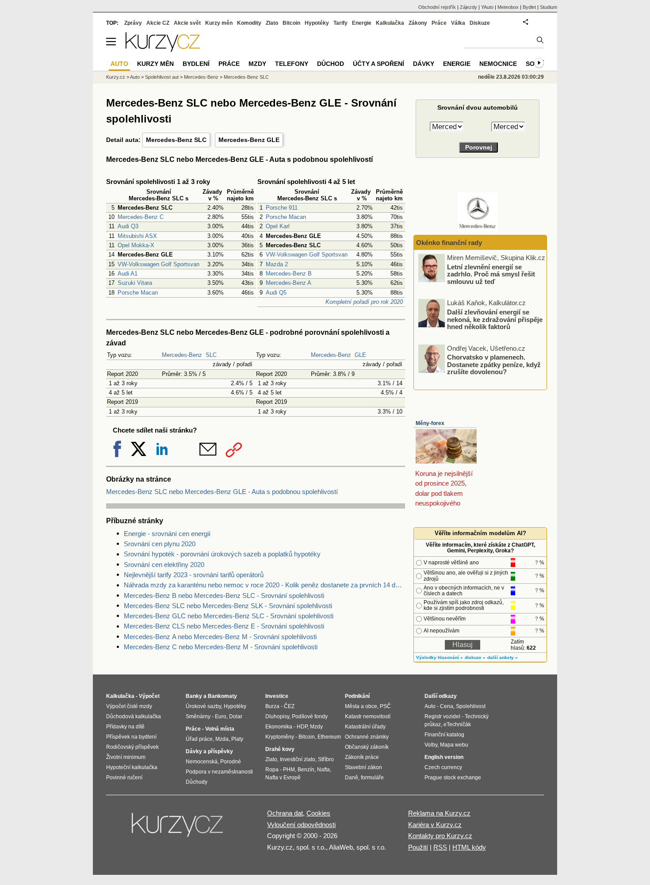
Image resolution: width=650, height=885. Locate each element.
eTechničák (457, 724)
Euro (220, 716)
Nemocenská (202, 762)
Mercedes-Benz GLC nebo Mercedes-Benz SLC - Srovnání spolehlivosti (228, 616)
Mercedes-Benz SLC (176, 139)
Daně (351, 777)
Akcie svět (187, 23)
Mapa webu (454, 745)
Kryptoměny (279, 737)
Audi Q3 (128, 226)
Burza (272, 706)
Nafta (323, 769)
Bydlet (529, 7)
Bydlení (196, 63)
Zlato (272, 23)
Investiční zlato (297, 759)
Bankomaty (222, 696)
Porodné (230, 762)
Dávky (423, 63)
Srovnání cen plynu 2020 (159, 544)
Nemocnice (498, 63)
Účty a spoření (378, 63)
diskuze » (475, 657)
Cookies (318, 813)
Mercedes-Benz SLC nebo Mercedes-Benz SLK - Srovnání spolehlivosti (228, 605)
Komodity (249, 23)
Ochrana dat (285, 813)
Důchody (196, 782)
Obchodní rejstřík (437, 7)
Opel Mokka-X (136, 245)
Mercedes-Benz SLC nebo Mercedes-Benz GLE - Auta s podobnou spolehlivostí (222, 491)
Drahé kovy (279, 749)
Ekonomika (278, 727)
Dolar (235, 716)
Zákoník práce (362, 757)
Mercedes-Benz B (289, 273)
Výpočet (149, 696)
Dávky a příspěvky (209, 751)
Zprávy (133, 23)
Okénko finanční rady (449, 242)
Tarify (340, 23)
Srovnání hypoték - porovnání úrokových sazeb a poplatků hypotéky (222, 554)
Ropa (272, 769)
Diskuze (480, 23)
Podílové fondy (310, 716)
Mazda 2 (277, 264)
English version (443, 757)
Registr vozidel (442, 716)
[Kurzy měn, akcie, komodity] (178, 828)
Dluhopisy (277, 716)
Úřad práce (199, 739)
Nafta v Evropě (283, 777)
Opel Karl (278, 226)
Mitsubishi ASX (137, 236)
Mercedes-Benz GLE (248, 139)
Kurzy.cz (115, 77)
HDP (302, 727)
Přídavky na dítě (125, 727)
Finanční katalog (444, 735)
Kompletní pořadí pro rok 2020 (364, 302)
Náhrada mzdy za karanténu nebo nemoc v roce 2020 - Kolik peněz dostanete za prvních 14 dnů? (264, 585)
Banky (194, 696)
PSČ (385, 706)
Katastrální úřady (365, 727)
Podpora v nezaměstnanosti (219, 772)
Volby (430, 745)
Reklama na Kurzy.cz (439, 813)
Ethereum (329, 737)
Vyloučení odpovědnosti (301, 824)
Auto (135, 77)
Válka (458, 23)
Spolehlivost (471, 706)
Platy (237, 739)
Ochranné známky (367, 737)
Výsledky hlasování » (439, 657)
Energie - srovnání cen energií (167, 533)
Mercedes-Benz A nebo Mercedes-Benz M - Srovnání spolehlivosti (220, 636)
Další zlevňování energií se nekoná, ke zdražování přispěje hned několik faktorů (495, 319)
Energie (361, 23)
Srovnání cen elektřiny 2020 (164, 564)
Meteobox (508, 7)
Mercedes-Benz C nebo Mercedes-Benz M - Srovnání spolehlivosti (220, 647)
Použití (418, 847)
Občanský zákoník (367, 747)
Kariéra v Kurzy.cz (435, 824)
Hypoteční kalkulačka (131, 767)
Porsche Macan (138, 292)
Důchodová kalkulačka (133, 716)
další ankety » (502, 657)
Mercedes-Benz (182, 355)
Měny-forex (430, 423)
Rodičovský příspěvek (132, 747)
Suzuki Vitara (135, 283)
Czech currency (443, 767)
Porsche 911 (282, 207)
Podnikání (357, 696)
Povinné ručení (124, 777)
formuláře (372, 777)
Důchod (330, 63)
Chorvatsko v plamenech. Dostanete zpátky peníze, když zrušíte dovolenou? (494, 364)
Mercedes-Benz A (288, 283)
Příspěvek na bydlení (131, 737)
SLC (211, 355)
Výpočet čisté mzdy (129, 706)
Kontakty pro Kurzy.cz (440, 835)
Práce (439, 23)
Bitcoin (291, 23)
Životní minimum (125, 757)
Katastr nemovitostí (367, 716)
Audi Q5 (276, 292)
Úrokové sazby (203, 706)
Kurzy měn (219, 23)
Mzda (222, 739)
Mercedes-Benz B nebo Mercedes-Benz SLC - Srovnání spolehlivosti (224, 595)
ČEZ (289, 706)
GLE (360, 355)
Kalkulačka (390, 23)
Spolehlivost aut (162, 77)
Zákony (418, 23)
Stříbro (326, 759)
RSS (440, 847)
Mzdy (257, 63)
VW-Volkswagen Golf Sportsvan (158, 264)
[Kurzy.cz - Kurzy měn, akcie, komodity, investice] (163, 49)
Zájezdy (468, 7)
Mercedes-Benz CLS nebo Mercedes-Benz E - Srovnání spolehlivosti (224, 626)
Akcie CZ (157, 23)
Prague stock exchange (452, 777)
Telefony (291, 63)
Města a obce (361, 706)
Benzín (306, 769)
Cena (446, 706)
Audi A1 (128, 273)
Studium (548, 7)
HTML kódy (469, 847)
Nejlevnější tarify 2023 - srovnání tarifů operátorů (194, 575)
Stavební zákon (363, 767)
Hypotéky (317, 23)
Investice (276, 696)
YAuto (487, 7)
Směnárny (198, 716)
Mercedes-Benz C (141, 217)
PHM (289, 769)
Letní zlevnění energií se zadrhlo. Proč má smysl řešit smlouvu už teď (491, 274)
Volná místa (219, 729)
